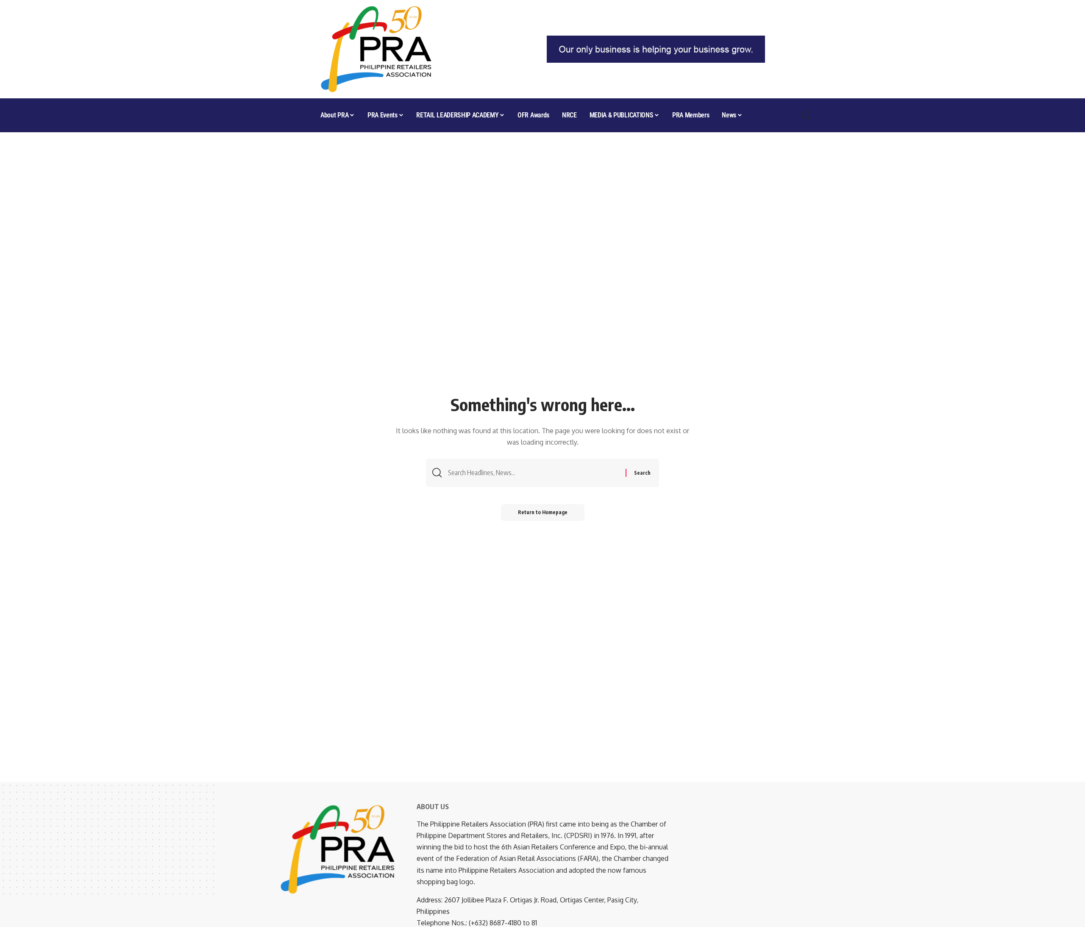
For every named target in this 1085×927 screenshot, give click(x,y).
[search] (807, 115)
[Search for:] (534, 473)
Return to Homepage (543, 512)
